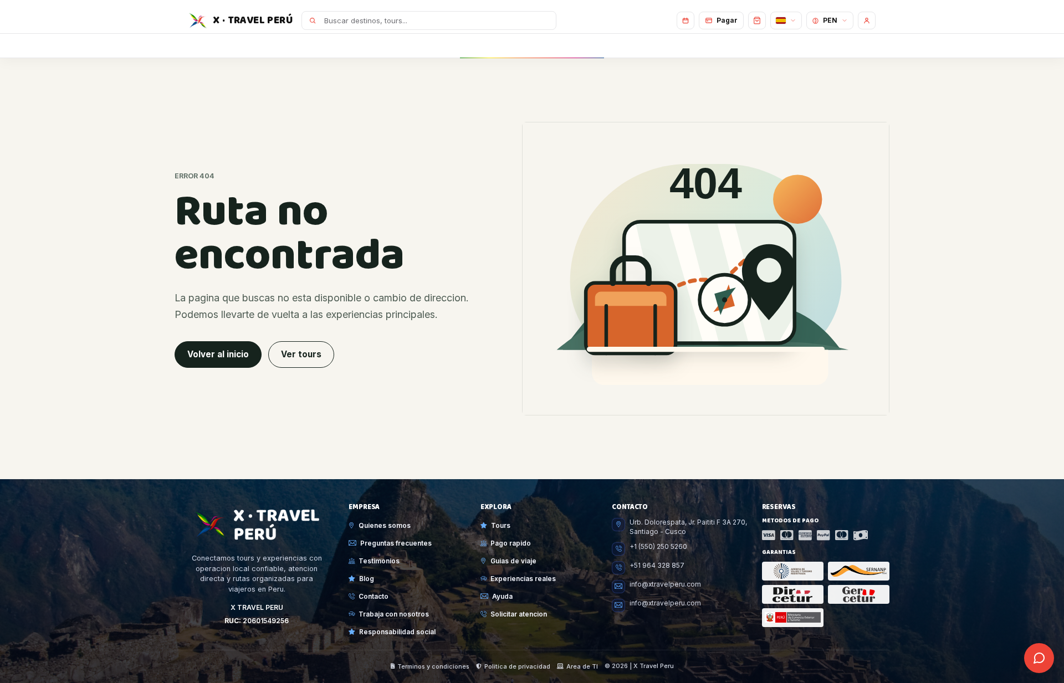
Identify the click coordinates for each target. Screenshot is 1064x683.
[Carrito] (757, 20)
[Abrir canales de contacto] (1039, 658)
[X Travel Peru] (257, 525)
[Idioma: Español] (786, 20)
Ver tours (301, 354)
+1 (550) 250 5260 (658, 547)
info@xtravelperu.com (665, 584)
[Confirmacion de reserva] (685, 20)
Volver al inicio (218, 354)
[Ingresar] (867, 20)
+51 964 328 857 (657, 565)
